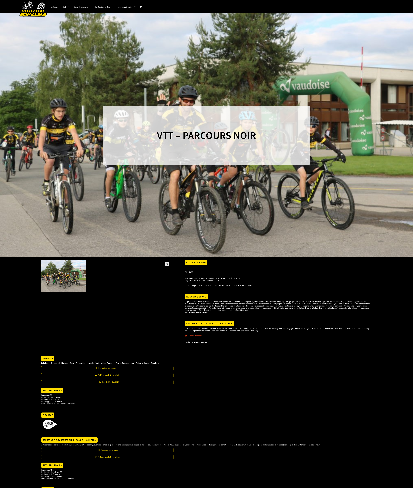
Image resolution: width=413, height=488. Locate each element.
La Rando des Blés (102, 7)
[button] (167, 264)
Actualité (55, 7)
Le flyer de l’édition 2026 (109, 382)
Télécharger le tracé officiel (109, 375)
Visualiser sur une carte (109, 368)
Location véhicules (125, 7)
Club (64, 7)
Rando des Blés (200, 342)
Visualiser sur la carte (109, 450)
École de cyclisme (81, 7)
